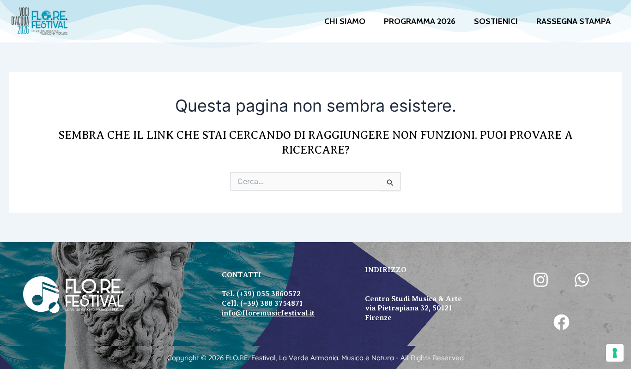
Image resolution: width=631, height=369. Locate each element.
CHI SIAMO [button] (344, 21)
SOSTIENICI (496, 21)
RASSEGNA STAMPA (573, 21)
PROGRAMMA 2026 (419, 21)
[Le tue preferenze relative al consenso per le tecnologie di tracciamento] (615, 353)
